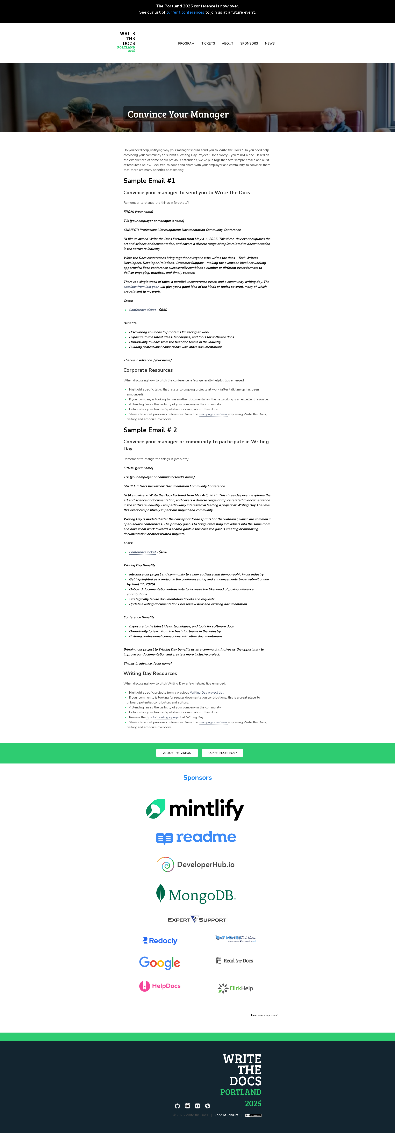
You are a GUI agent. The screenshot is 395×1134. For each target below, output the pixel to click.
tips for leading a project (163, 717)
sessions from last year (140, 287)
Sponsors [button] (249, 43)
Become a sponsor (264, 1015)
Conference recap (222, 753)
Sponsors (197, 777)
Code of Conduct (226, 1115)
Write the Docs (126, 41)
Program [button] (186, 43)
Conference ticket (142, 310)
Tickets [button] (208, 43)
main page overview (213, 414)
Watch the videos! (177, 753)
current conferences (185, 12)
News (270, 43)
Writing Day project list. (207, 692)
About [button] (227, 43)
